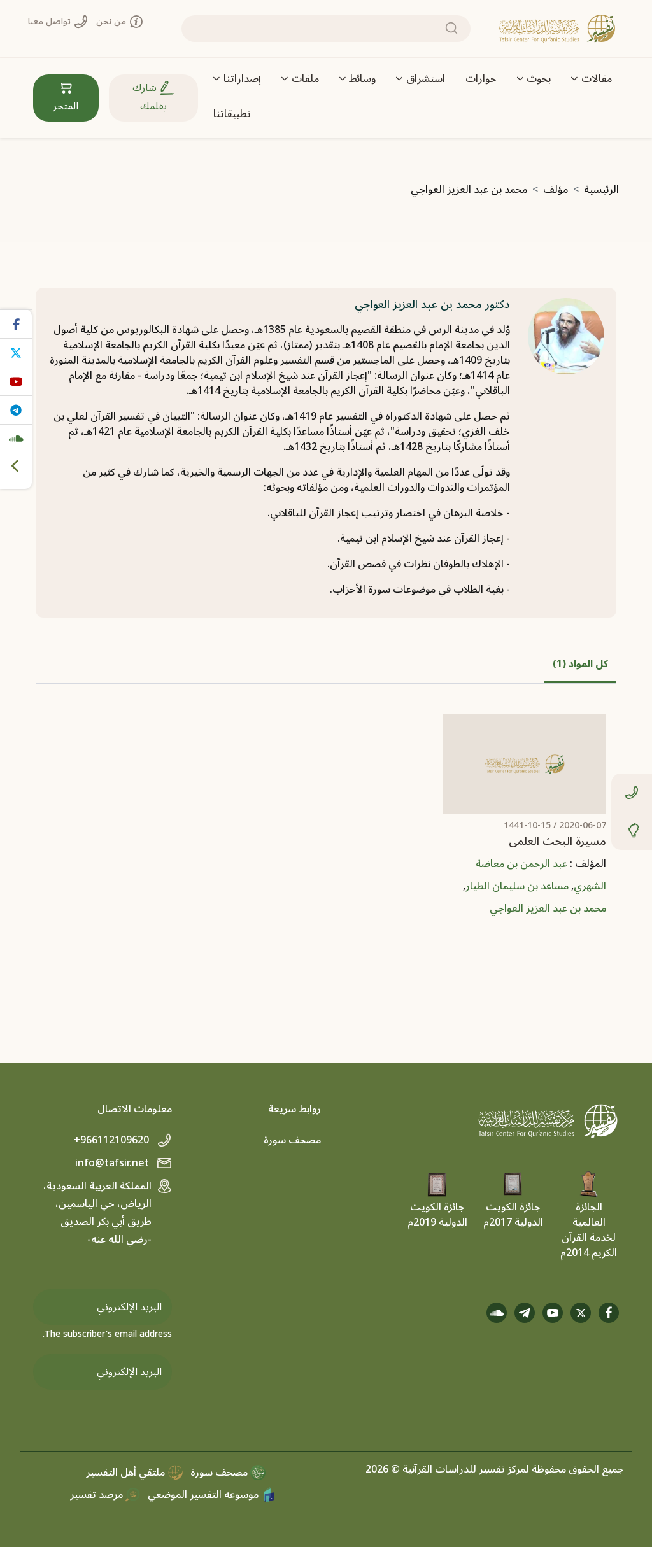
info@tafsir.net (113, 1163)
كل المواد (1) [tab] (580, 664)
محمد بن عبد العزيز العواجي (548, 908)
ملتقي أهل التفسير (126, 1472)
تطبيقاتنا (232, 114)
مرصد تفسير (97, 1495)
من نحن (112, 21)
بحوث (539, 79)
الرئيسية (601, 190)
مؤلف (555, 190)
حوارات (481, 79)
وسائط (362, 79)
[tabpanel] (326, 825)
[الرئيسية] (557, 28)
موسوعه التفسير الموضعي (204, 1495)
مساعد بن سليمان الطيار (517, 886)
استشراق (425, 79)
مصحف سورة (292, 1140)
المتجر (65, 106)
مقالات (596, 79)
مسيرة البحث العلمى (557, 841)
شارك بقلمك (149, 97)
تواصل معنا (50, 21)
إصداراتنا (242, 79)
